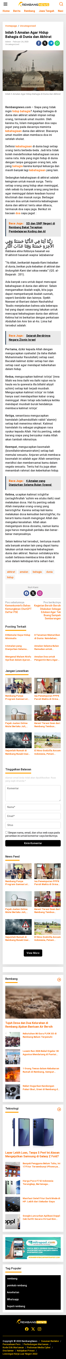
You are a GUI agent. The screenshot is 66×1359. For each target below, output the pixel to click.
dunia (49, 571)
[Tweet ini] (45, 43)
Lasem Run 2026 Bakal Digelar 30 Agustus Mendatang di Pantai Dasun (41, 1053)
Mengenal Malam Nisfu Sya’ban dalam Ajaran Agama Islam (18, 658)
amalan (24, 571)
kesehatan (13, 1292)
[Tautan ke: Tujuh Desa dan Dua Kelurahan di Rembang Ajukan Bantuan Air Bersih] (33, 1002)
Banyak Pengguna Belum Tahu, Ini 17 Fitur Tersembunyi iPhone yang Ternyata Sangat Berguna (42, 1165)
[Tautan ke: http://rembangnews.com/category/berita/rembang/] (59, 980)
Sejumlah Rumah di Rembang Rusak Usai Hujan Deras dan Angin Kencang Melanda (18, 752)
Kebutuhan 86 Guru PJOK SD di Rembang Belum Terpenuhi (40, 1035)
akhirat (11, 571)
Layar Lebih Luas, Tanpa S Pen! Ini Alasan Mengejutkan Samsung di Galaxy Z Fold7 (32, 1154)
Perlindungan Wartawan (36, 1344)
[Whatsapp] (57, 43)
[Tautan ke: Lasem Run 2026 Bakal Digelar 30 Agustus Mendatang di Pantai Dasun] (12, 1056)
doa (17, 213)
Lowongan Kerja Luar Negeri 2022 (20, 1353)
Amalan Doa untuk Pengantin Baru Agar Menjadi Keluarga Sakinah (46, 658)
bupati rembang (16, 1306)
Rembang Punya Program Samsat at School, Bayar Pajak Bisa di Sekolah (16, 697)
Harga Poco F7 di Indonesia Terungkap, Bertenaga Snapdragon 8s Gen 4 (38, 1183)
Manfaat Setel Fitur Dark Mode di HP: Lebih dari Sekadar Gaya (41, 1200)
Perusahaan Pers (11, 1344)
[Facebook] (26, 593)
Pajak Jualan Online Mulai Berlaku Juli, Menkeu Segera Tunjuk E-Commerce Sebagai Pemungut (18, 725)
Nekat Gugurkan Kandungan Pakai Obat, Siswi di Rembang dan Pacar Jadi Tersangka (42, 1088)
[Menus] (5, 4)
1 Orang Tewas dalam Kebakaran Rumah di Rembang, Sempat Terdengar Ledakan (41, 1070)
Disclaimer (8, 1350)
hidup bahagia (21, 111)
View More (33, 953)
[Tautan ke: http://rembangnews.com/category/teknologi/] (59, 1109)
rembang (12, 1278)
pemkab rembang (17, 1285)
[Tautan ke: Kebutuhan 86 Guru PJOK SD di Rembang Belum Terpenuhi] (12, 1039)
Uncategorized (12, 44)
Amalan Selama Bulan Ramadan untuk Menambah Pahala (46, 648)
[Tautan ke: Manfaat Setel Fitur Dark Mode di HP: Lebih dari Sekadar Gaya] (12, 1204)
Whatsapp (13, 1299)
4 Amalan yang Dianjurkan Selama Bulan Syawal (16, 648)
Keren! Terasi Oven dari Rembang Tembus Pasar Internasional (47, 725)
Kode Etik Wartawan (13, 1347)
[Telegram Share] (51, 43)
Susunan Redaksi (50, 1341)
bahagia (17, 166)
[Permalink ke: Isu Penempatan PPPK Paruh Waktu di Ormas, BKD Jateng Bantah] (47, 685)
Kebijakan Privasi (25, 1350)
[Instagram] (40, 593)
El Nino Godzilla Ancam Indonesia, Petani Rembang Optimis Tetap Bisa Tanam (47, 752)
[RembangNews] (34, 3)
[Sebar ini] (38, 43)
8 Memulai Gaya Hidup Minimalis (17, 636)
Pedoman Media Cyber (39, 1347)
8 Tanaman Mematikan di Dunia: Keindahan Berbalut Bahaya (47, 637)
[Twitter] (33, 593)
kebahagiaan (13, 131)
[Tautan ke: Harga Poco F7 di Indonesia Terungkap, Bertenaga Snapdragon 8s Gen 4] (12, 1186)
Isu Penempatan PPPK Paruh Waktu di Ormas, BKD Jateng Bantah (47, 697)
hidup (10, 577)
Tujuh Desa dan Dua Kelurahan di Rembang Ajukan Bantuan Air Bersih (29, 1024)
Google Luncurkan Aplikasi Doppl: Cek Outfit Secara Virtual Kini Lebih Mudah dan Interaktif (42, 1217)
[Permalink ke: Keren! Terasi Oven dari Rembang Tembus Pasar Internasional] (47, 712)
